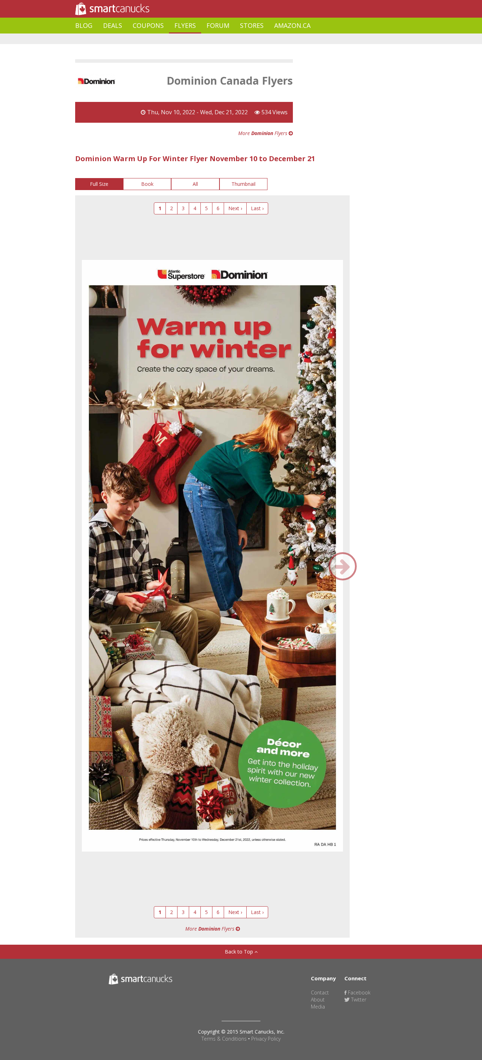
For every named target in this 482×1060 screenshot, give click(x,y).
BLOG (83, 25)
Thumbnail (243, 184)
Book (147, 184)
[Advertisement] (203, 39)
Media (318, 1006)
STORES (252, 25)
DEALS (112, 25)
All (195, 184)
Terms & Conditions (224, 1038)
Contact (320, 992)
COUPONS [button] (148, 25)
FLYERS (185, 25)
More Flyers (263, 133)
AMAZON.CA (292, 25)
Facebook (358, 992)
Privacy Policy (266, 1038)
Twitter (358, 999)
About (318, 999)
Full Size (99, 184)
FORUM (217, 25)
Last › (257, 208)
